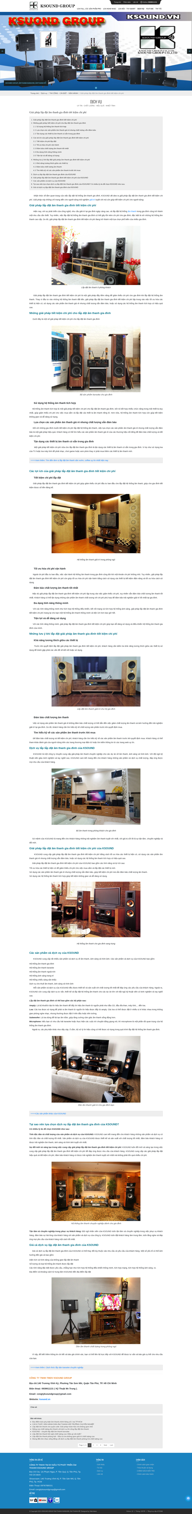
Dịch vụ (140, 9)
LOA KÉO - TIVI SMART (126, 9)
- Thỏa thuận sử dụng (144, 1468)
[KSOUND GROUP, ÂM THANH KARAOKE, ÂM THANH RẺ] (96, 88)
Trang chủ (117, 2)
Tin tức (158, 9)
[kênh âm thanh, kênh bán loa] (33, 1500)
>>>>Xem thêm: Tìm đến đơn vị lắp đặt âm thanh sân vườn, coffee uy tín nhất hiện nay (69, 460)
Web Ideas (93, 1511)
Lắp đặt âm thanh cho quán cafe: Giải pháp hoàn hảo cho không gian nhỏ (62, 1426)
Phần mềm (127, 2)
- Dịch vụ (99, 1471)
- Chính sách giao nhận (145, 1464)
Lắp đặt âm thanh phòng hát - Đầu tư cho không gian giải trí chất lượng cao (63, 1436)
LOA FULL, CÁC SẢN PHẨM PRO (89, 9)
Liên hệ (135, 2)
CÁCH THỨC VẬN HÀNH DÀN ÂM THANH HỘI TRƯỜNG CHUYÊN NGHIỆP (63, 1424)
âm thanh (132, 211)
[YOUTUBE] (42, 1500)
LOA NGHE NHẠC (109, 9)
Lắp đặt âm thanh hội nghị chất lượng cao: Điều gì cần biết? (56, 1434)
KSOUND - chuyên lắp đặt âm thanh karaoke (50, 1431)
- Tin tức (99, 1468)
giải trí (92, 200)
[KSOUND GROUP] (50, 1500)
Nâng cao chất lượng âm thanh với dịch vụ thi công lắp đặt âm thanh (60, 1429)
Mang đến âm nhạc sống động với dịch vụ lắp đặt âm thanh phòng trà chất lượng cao (67, 1439)
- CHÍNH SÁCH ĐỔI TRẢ (145, 1471)
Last (111, 1445)
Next (105, 1445)
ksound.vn (44, 1399)
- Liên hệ (99, 1474)
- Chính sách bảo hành (145, 1474)
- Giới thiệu (100, 1464)
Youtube (149, 9)
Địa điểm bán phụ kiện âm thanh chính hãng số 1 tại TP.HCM (57, 1422)
